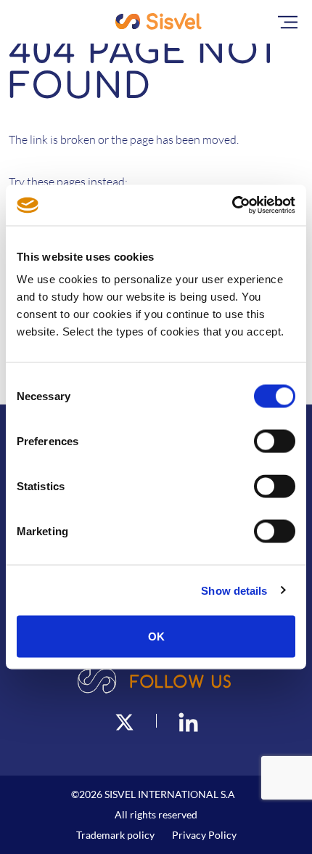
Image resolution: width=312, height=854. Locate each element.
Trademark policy (115, 835)
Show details (234, 590)
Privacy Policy (204, 835)
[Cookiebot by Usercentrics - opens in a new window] (231, 205)
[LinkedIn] (188, 721)
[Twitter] (124, 721)
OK (156, 636)
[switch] (274, 441)
